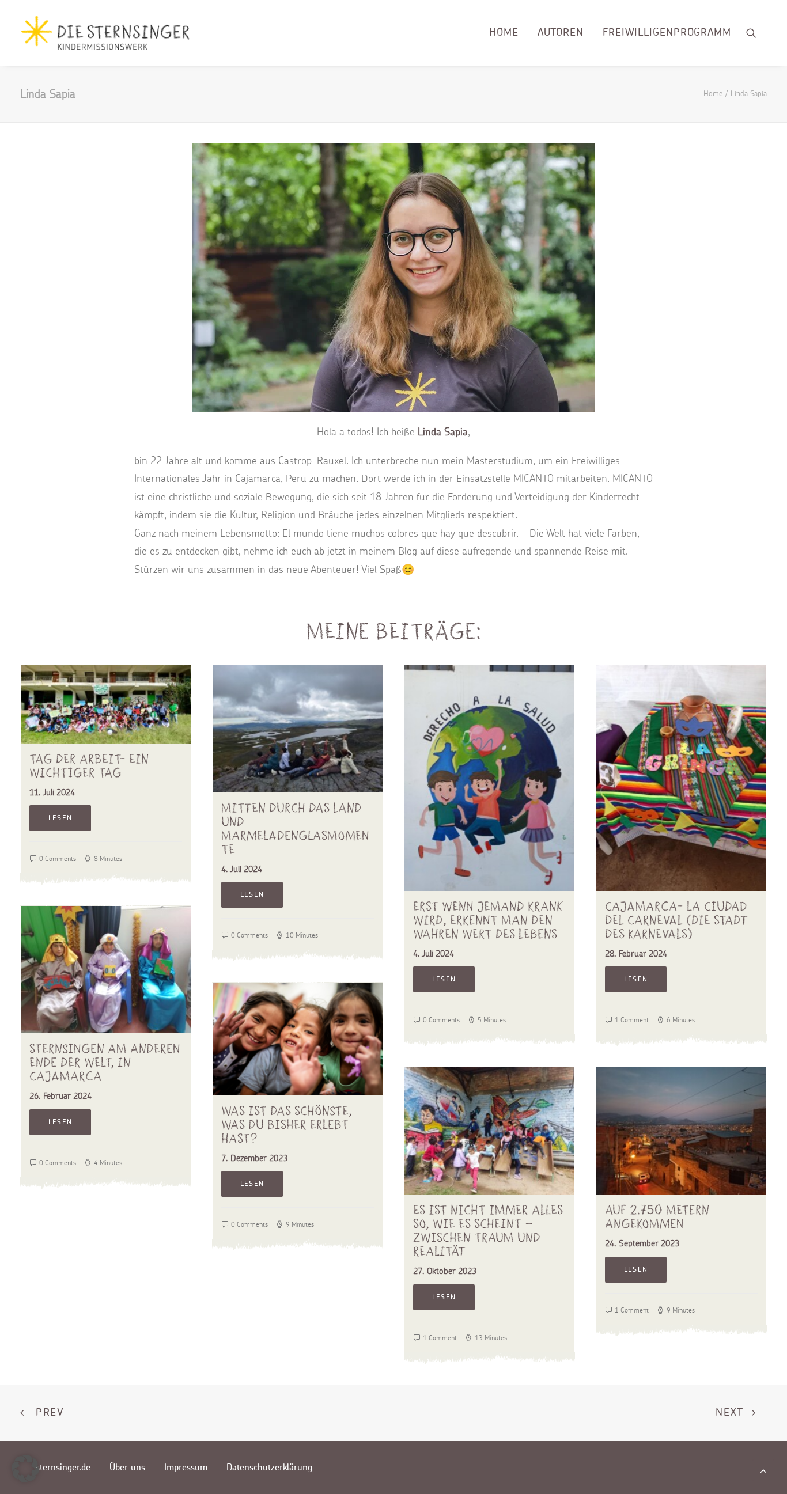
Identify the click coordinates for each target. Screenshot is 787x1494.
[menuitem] (504, 33)
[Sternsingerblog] (105, 33)
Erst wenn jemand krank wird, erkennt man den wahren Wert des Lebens (488, 920)
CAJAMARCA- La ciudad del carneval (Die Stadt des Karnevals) (676, 920)
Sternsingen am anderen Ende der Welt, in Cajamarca (104, 1062)
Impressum (185, 1467)
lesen (60, 817)
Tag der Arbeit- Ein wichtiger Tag (89, 765)
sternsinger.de (63, 1467)
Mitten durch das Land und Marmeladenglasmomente (295, 828)
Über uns (127, 1467)
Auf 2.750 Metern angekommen (657, 1216)
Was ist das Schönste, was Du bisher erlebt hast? (286, 1124)
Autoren (561, 33)
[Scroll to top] (763, 1469)
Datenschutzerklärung (269, 1467)
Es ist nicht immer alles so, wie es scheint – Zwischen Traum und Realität (488, 1230)
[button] (756, 33)
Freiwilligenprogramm (667, 33)
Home (504, 33)
